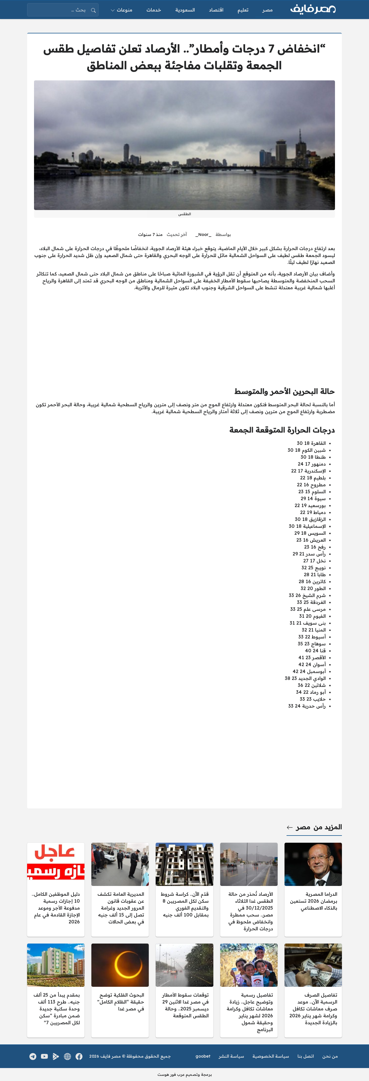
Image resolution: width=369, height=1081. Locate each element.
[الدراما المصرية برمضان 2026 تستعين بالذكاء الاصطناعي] (313, 890)
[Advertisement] (184, 336)
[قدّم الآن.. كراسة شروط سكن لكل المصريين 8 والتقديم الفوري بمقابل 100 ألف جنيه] (184, 890)
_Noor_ (203, 234)
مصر (303, 827)
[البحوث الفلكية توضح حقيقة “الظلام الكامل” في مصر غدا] (120, 990)
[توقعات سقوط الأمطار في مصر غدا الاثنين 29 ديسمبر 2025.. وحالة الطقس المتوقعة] (184, 990)
